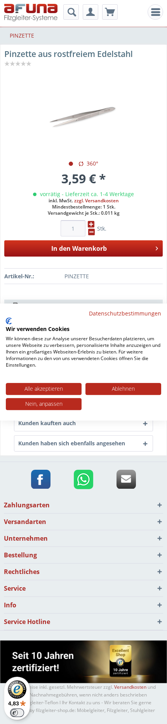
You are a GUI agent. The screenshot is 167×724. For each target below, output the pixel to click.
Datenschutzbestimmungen (125, 313)
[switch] (17, 712)
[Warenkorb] (110, 12)
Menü (157, 12)
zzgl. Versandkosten (96, 200)
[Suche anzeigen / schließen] (71, 12)
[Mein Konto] (90, 12)
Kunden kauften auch (47, 423)
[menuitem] (155, 12)
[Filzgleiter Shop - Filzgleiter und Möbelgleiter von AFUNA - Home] (31, 12)
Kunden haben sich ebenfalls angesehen (71, 443)
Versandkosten (130, 687)
